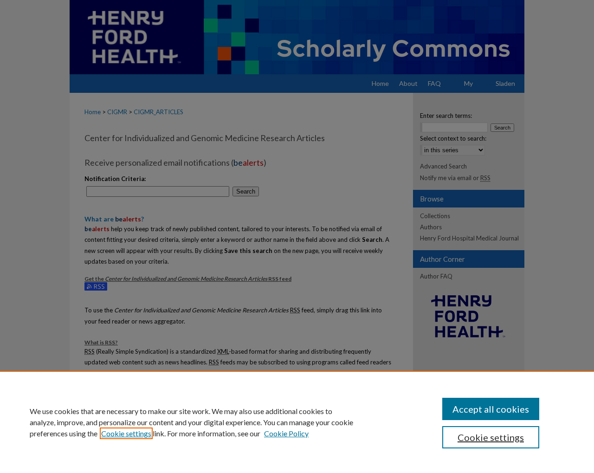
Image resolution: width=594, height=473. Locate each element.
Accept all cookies (490, 409)
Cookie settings (126, 433)
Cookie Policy (286, 433)
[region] (297, 422)
